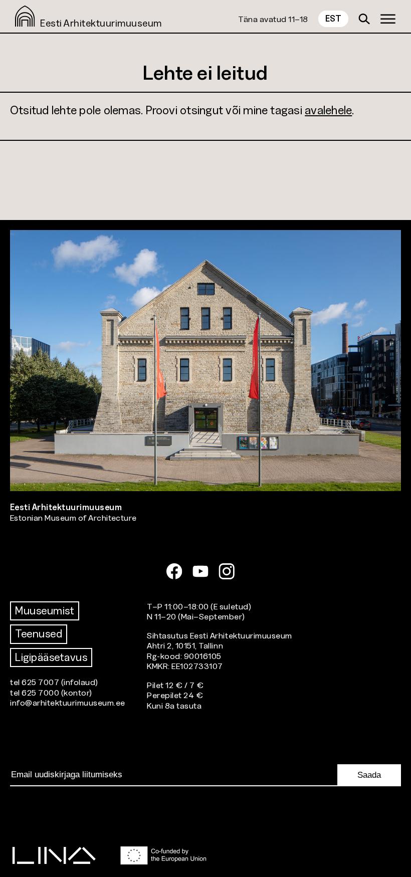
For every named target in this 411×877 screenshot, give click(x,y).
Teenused (38, 633)
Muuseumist (44, 610)
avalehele (328, 110)
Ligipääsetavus (51, 657)
